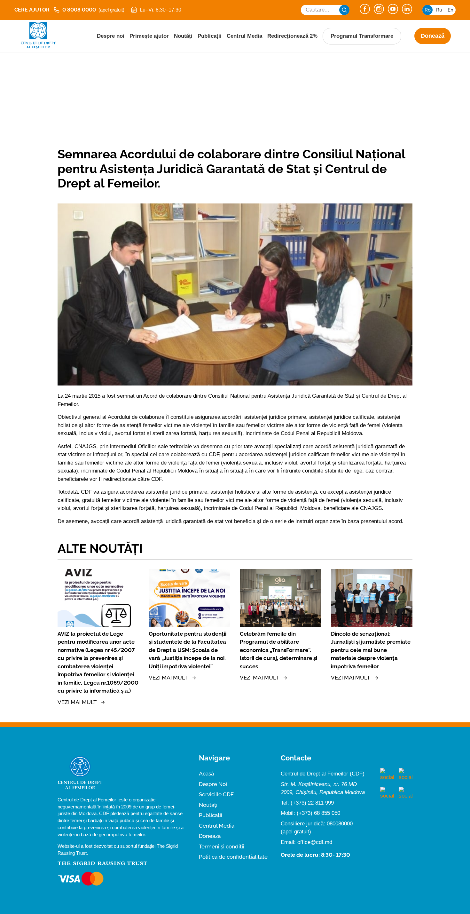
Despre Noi (213, 784)
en (450, 10)
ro (428, 10)
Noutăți (183, 36)
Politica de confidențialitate (233, 857)
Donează (432, 36)
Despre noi (110, 36)
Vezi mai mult (77, 702)
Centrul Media (244, 36)
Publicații (210, 36)
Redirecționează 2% (292, 36)
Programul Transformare (362, 36)
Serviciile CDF (216, 794)
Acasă (206, 773)
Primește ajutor (149, 36)
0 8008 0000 (93, 10)
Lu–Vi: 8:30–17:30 (160, 9)
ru (439, 10)
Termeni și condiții (221, 846)
